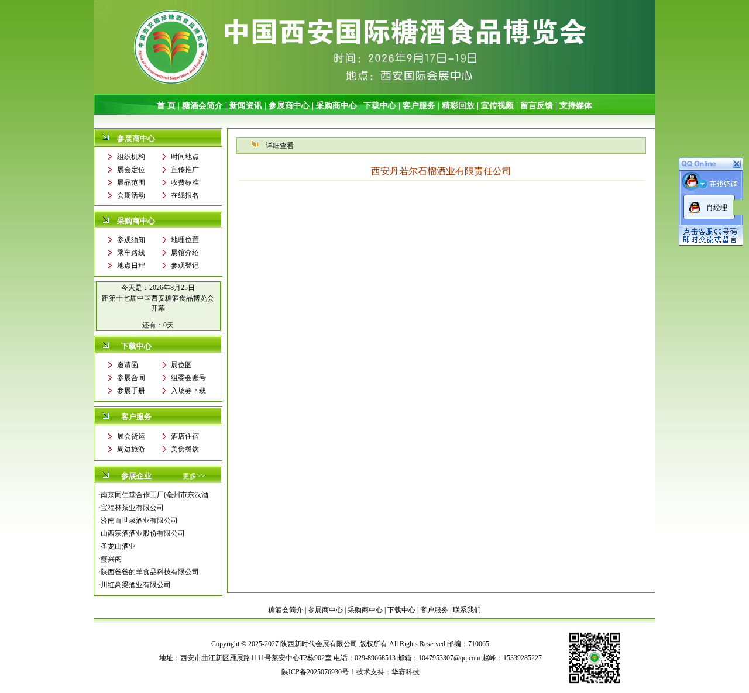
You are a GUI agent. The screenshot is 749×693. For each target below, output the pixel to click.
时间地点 (185, 157)
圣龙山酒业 (118, 546)
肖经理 (716, 208)
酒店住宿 (185, 436)
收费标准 (185, 182)
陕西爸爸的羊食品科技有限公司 (150, 572)
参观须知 (131, 240)
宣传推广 (185, 170)
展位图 (181, 365)
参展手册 (131, 391)
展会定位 (131, 170)
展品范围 (131, 182)
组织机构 (131, 157)
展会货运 (131, 436)
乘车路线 (131, 253)
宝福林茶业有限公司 (132, 508)
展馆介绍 (185, 253)
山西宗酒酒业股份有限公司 (143, 533)
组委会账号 (188, 378)
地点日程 (131, 265)
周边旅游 (131, 449)
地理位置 (185, 240)
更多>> (194, 476)
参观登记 (185, 265)
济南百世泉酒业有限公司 (139, 520)
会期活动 (131, 195)
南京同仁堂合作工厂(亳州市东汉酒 (154, 495)
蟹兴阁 (111, 559)
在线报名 (185, 195)
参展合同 (131, 378)
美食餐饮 (185, 449)
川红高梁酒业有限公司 (136, 585)
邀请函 (127, 365)
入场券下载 (188, 391)
